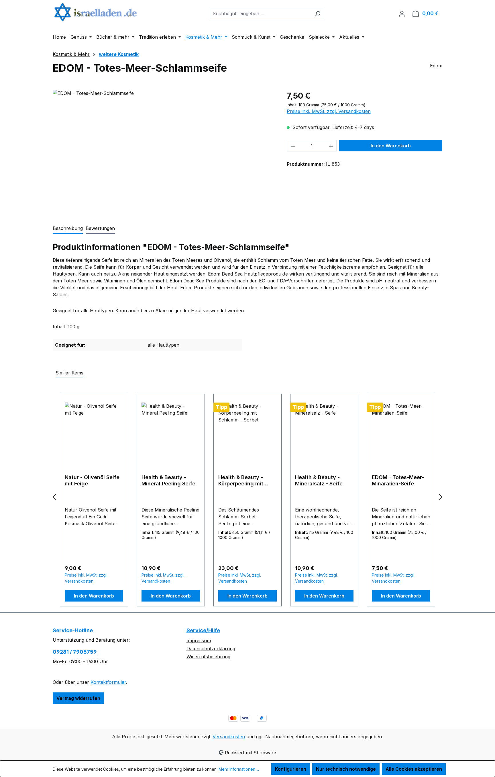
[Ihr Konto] (402, 13)
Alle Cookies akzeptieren (414, 769)
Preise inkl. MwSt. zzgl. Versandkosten (329, 111)
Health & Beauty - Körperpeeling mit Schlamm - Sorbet (240, 480)
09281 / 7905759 (75, 652)
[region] (164, 151)
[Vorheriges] (54, 496)
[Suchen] (317, 13)
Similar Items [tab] (69, 373)
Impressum (198, 640)
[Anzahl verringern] (293, 145)
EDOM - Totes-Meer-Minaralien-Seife (398, 480)
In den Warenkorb (391, 146)
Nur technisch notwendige (346, 769)
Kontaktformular (108, 682)
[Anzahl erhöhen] (331, 145)
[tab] (68, 228)
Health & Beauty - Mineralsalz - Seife (319, 480)
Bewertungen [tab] (100, 228)
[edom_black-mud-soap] (164, 151)
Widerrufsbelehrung (208, 656)
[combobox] (260, 13)
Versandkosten (229, 736)
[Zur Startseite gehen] (96, 12)
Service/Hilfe (203, 630)
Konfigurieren (290, 769)
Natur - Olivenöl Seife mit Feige (92, 480)
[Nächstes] (441, 496)
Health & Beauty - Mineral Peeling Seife (168, 480)
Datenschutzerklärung (210, 648)
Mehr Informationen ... (239, 769)
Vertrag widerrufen (78, 698)
